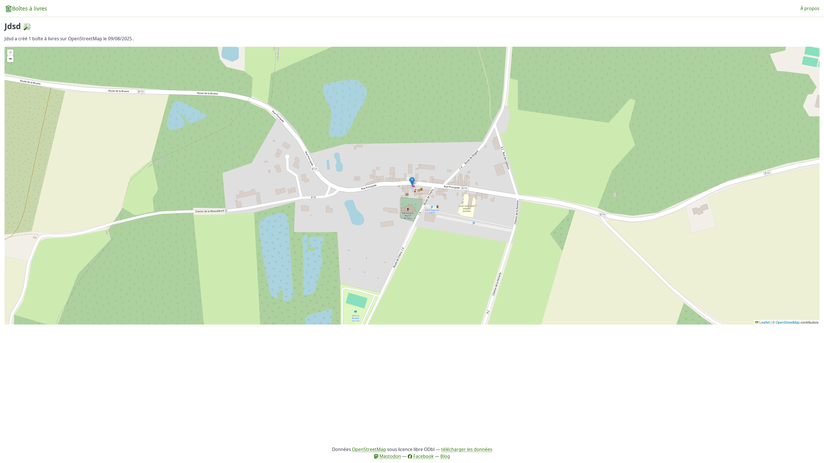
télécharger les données (466, 449)
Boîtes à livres (29, 8)
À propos (809, 8)
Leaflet (764, 322)
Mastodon (389, 456)
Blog (445, 456)
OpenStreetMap (788, 322)
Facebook (423, 456)
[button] (412, 181)
